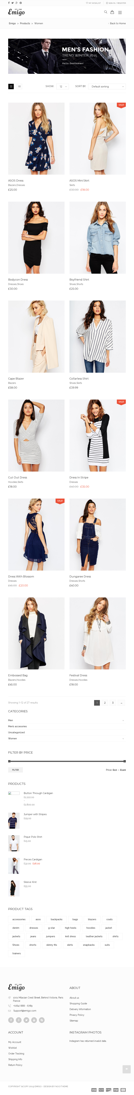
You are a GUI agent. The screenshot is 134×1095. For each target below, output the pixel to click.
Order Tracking (16, 1053)
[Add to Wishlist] (36, 141)
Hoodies (12, 482)
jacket (108, 928)
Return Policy (15, 1065)
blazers (92, 919)
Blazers (12, 185)
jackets (16, 936)
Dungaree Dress (80, 576)
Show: (50, 86)
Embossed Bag (18, 675)
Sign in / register (117, 3)
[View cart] (112, 12)
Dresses (21, 185)
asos (38, 919)
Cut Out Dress (17, 477)
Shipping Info (15, 1059)
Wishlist (12, 1048)
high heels (70, 928)
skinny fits (51, 945)
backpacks (56, 919)
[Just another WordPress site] (16, 12)
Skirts (72, 185)
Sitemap (74, 1020)
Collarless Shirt (79, 378)
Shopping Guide (78, 1003)
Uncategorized (16, 732)
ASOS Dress (15, 180)
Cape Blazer (16, 378)
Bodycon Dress (18, 279)
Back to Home (117, 23)
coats (109, 919)
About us (74, 997)
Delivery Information (80, 1009)
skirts (70, 945)
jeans (33, 936)
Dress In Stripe (78, 477)
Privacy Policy (77, 1015)
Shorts (79, 284)
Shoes (20, 284)
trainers (16, 953)
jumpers (50, 936)
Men (10, 720)
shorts (32, 945)
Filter (15, 770)
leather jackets (94, 936)
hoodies (90, 928)
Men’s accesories (17, 726)
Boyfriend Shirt (79, 279)
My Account (14, 1042)
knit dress (70, 936)
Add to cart (24, 141)
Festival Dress (78, 675)
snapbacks (89, 945)
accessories (18, 919)
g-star (51, 928)
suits (107, 945)
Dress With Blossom (21, 576)
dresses (33, 928)
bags (75, 919)
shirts (115, 936)
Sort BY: (80, 86)
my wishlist (95, 3)
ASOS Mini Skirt (79, 180)
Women (12, 738)
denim (15, 928)
